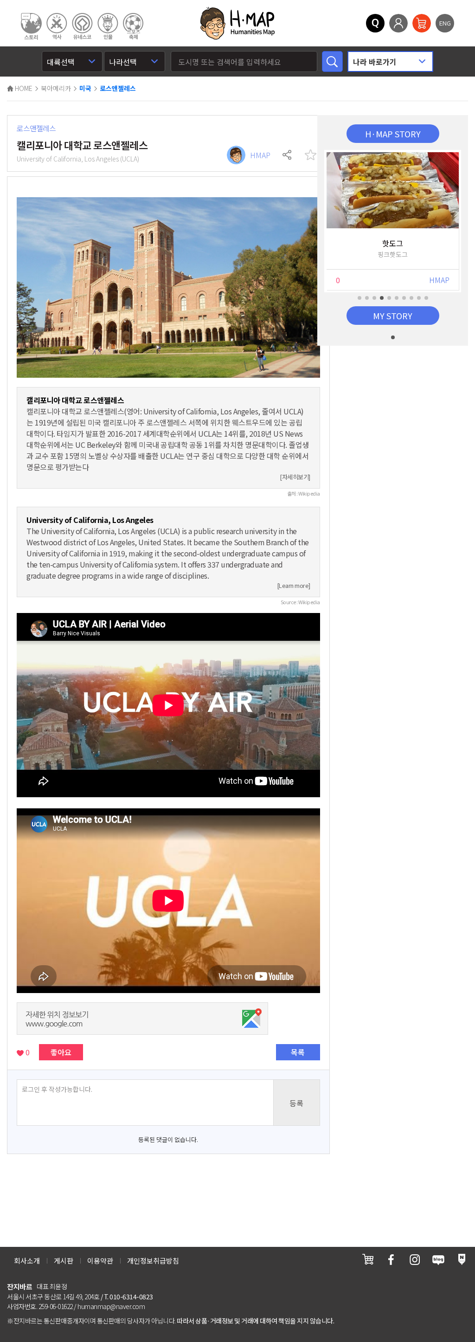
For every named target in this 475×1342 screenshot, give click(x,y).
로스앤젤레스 (118, 88)
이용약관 (100, 1260)
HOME (22, 88)
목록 (298, 1052)
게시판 (63, 1260)
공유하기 (288, 155)
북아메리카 (56, 88)
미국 (85, 88)
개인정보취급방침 (153, 1260)
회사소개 (27, 1260)
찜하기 (311, 155)
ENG (445, 23)
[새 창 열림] (367, 1259)
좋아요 (61, 1052)
